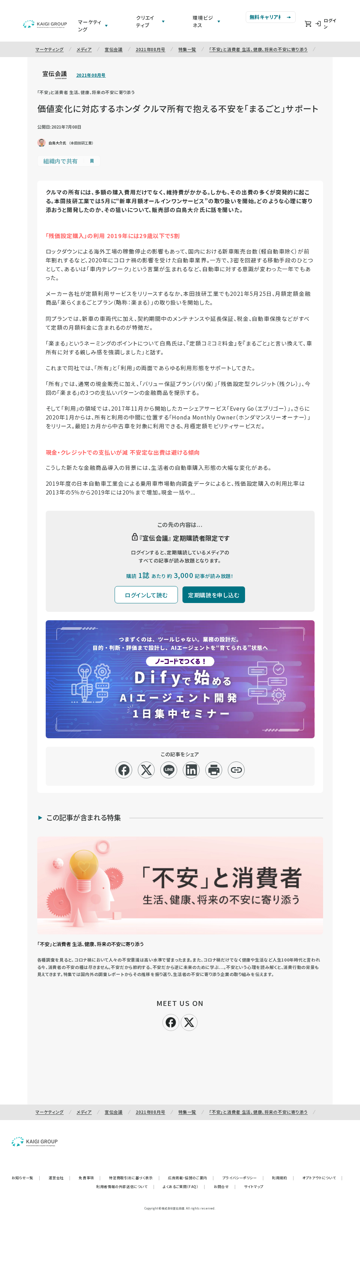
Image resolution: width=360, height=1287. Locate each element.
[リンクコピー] (236, 770)
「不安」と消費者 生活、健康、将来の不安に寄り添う (258, 49)
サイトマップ (254, 1186)
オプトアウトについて (322, 1177)
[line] (169, 770)
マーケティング (50, 49)
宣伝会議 (114, 49)
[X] (189, 1021)
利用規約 (283, 1177)
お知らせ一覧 (26, 1177)
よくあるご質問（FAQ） (184, 1186)
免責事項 (90, 1177)
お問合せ (225, 1186)
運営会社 (59, 1177)
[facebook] (124, 770)
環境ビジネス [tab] (203, 21)
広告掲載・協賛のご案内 (191, 1177)
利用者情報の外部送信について (125, 1186)
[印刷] (214, 770)
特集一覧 (187, 49)
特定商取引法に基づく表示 (134, 1177)
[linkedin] (191, 770)
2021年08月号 (150, 49)
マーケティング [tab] (90, 25)
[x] (146, 770)
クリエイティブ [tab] (145, 21)
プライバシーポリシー (243, 1177)
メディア (84, 49)
